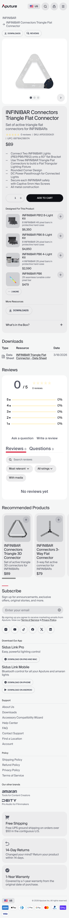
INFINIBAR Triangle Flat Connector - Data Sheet (31, 357)
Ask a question (23, 438)
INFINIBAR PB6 (32, 274)
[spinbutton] (15, 198)
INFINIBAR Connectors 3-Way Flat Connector (48, 552)
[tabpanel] (34, 476)
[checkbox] (16, 478)
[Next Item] (61, 98)
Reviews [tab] (16, 449)
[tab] (41, 449)
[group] (34, 793)
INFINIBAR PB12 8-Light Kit (37, 217)
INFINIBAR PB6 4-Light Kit (37, 256)
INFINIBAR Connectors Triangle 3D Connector (13, 552)
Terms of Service (30, 620)
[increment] (21, 198)
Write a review (47, 438)
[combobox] (45, 6)
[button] (54, 6)
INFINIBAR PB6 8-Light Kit (37, 236)
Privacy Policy (49, 620)
